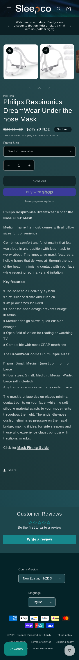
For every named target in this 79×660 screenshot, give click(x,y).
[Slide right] (49, 88)
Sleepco (22, 635)
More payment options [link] (39, 201)
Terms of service (41, 642)
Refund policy (64, 635)
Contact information (41, 648)
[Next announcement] (71, 26)
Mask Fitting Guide (33, 447)
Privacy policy (18, 642)
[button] (9, 9)
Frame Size (11, 142)
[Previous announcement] (8, 26)
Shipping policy (65, 642)
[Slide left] (30, 88)
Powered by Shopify (39, 635)
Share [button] (12, 470)
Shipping (27, 135)
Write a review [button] (39, 539)
